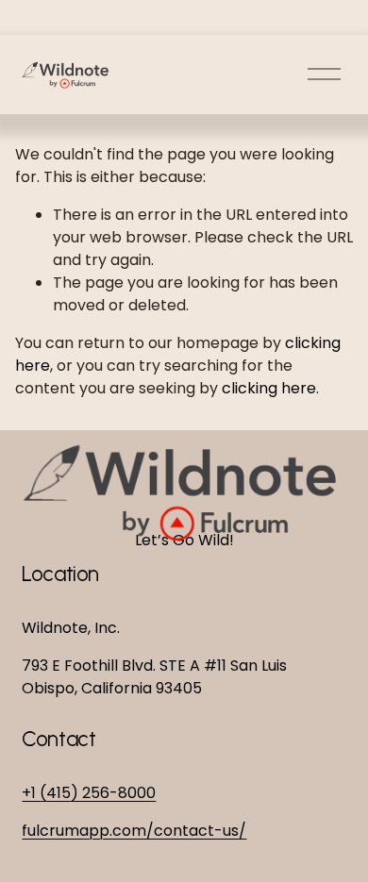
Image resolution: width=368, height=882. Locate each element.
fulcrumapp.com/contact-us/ (134, 830)
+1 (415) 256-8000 (89, 793)
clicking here (269, 388)
